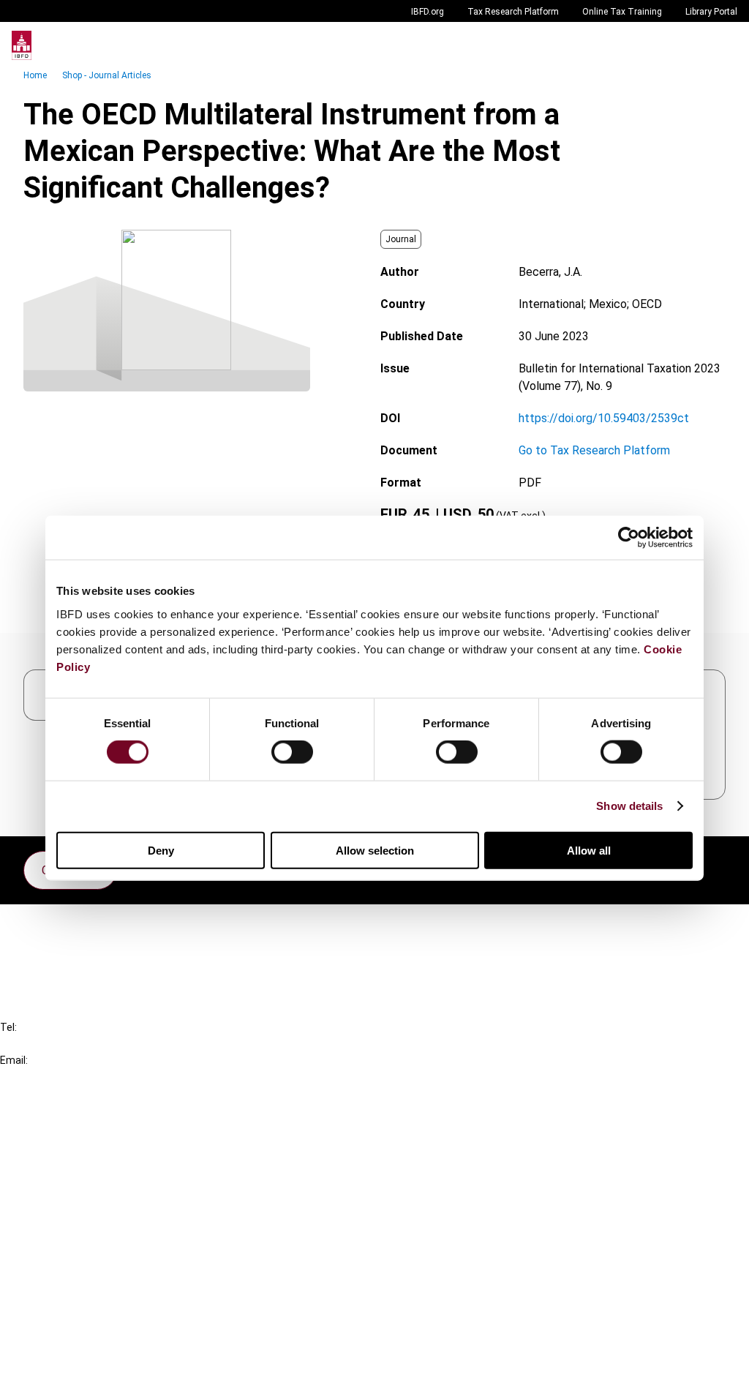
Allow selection (375, 850)
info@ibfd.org (34, 1077)
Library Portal (711, 12)
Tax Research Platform (513, 12)
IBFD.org (427, 12)
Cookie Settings (70, 1349)
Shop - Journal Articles (106, 75)
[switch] (292, 752)
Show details (629, 806)
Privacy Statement (78, 1296)
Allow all (589, 850)
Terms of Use (64, 1375)
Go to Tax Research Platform (594, 450)
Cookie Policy (64, 1322)
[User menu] (722, 45)
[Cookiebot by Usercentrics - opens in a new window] (629, 538)
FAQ (39, 951)
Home (35, 75)
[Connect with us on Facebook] (714, 866)
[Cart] (693, 45)
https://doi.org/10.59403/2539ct (604, 418)
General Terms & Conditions (100, 1270)
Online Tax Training (622, 12)
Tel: (8, 1027)
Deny (161, 850)
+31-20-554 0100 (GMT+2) (70, 1044)
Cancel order (61, 924)
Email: (14, 1060)
